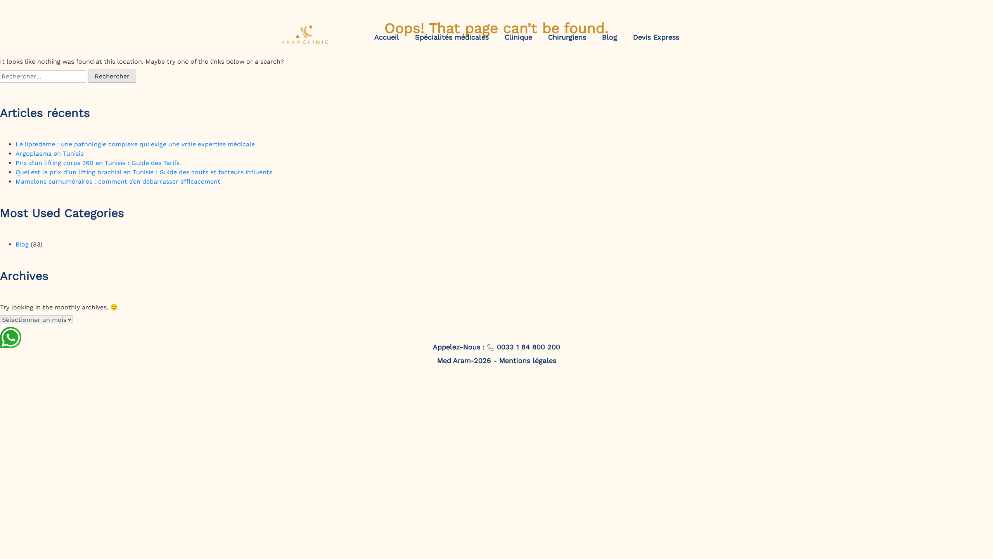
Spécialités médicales (452, 37)
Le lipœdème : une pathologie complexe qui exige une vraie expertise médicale (135, 144)
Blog (609, 37)
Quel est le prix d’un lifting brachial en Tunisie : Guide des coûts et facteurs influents (144, 172)
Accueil (386, 37)
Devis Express (656, 37)
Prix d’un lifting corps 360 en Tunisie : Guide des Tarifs (98, 163)
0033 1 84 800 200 (527, 347)
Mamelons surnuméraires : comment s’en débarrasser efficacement (118, 181)
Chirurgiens (567, 37)
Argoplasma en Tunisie (50, 153)
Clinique (518, 37)
